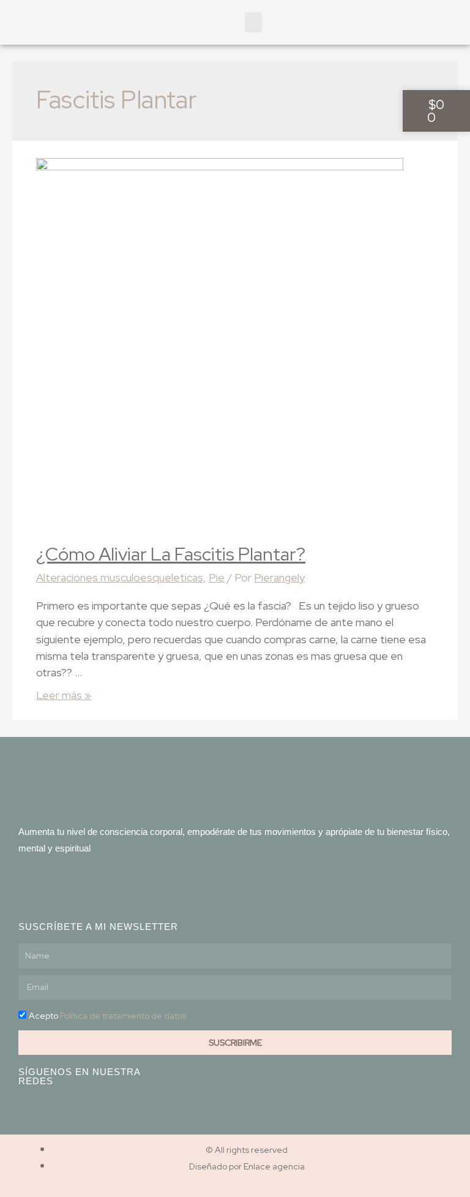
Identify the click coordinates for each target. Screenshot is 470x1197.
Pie (217, 577)
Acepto (108, 1015)
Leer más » (63, 695)
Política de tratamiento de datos (123, 1015)
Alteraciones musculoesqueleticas (119, 577)
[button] (253, 22)
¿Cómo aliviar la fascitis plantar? (170, 554)
